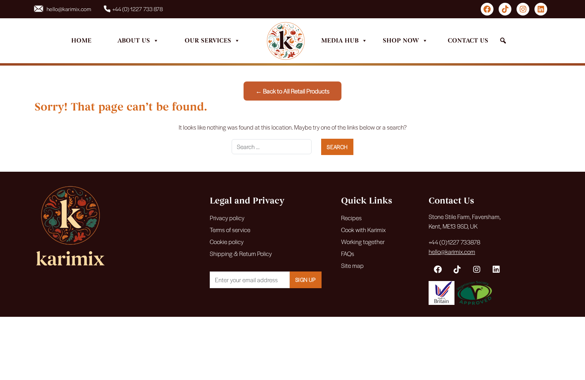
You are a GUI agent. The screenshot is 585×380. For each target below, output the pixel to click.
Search (337, 147)
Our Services (208, 41)
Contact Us (468, 41)
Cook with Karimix (363, 229)
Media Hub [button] (340, 41)
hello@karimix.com (69, 9)
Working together (363, 241)
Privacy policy (227, 217)
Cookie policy (227, 241)
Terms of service (230, 229)
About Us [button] (133, 41)
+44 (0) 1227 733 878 (137, 9)
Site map (352, 265)
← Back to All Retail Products (292, 91)
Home (81, 41)
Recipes (351, 217)
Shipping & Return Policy (241, 253)
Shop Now (401, 41)
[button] (503, 41)
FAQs (347, 253)
